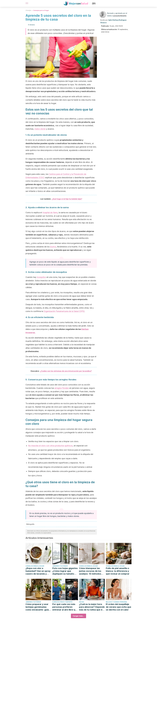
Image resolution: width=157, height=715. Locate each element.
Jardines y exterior (60, 566)
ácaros (53, 247)
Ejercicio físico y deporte (62, 602)
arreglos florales (62, 388)
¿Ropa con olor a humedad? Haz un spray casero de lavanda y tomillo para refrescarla (38, 571)
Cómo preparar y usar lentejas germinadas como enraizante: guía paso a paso (37, 607)
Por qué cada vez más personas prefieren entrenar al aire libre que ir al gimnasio (65, 607)
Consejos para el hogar (41, 10)
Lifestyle (28, 10)
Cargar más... (78, 616)
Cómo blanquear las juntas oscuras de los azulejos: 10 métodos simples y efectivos (90, 571)
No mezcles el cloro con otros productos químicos (50, 446)
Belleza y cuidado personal (116, 602)
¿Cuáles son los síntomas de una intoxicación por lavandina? (66, 371)
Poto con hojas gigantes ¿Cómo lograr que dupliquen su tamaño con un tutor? (65, 571)
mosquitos (41, 277)
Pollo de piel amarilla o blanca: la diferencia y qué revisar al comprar (117, 571)
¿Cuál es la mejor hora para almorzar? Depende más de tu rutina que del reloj (92, 607)
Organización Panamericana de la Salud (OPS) (64, 311)
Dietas (81, 602)
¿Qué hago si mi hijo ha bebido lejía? (67, 199)
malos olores (40, 129)
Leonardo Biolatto (119, 16)
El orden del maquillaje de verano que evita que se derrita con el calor (118, 607)
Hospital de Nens (50, 212)
